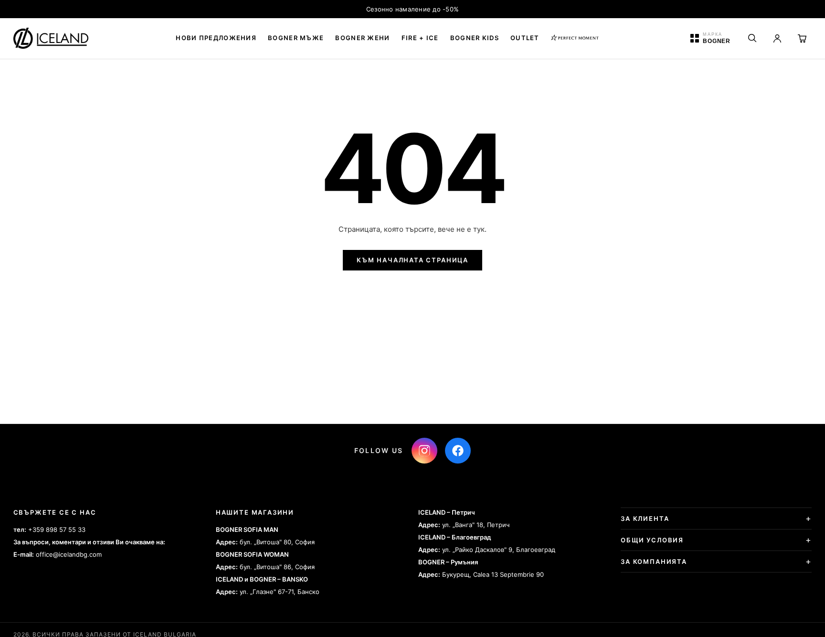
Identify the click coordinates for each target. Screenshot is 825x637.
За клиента (645, 518)
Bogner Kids (474, 38)
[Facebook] (458, 451)
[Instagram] (424, 451)
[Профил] (777, 38)
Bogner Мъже (296, 38)
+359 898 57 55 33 (56, 529)
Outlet (524, 38)
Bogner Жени (362, 38)
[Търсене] (752, 38)
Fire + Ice (420, 38)
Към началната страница (412, 260)
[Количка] (802, 38)
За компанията (654, 561)
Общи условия (652, 540)
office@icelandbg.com (69, 554)
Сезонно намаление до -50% (412, 9)
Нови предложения (216, 38)
